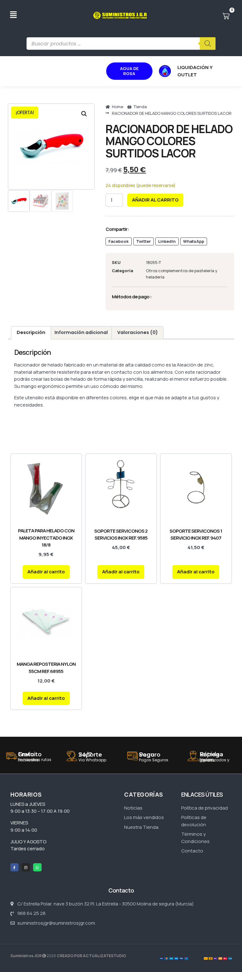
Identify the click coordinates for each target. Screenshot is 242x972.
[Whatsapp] (37, 867)
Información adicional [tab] (81, 332)
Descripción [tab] (31, 332)
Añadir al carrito (155, 199)
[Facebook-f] (14, 867)
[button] (84, 114)
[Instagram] (26, 867)
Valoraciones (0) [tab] (137, 332)
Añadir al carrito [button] (46, 571)
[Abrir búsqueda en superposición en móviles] (121, 43)
